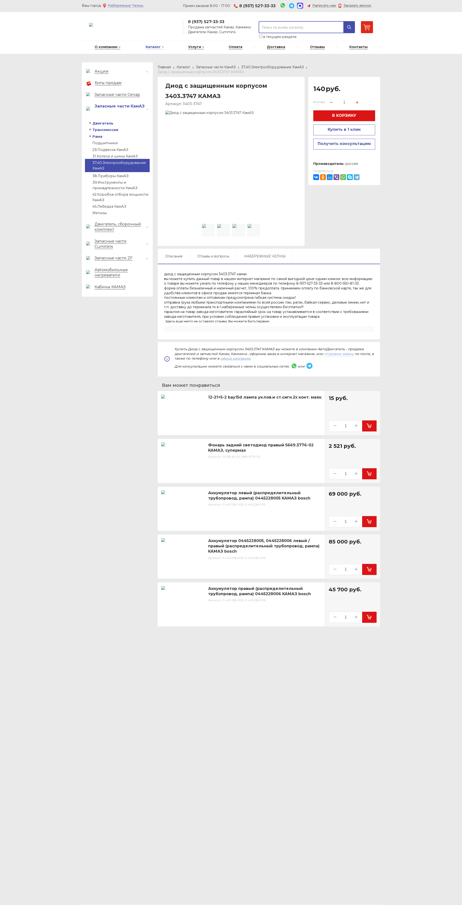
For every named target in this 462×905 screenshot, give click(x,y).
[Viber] (336, 177)
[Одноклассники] (323, 177)
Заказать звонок (357, 5)
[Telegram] (356, 177)
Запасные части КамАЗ (216, 67)
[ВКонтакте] (316, 177)
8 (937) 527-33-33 (257, 5)
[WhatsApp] (343, 177)
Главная (164, 67)
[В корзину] (369, 425)
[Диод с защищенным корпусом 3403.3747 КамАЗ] (231, 176)
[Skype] (350, 177)
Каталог (183, 67)
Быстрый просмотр (185, 428)
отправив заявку (339, 354)
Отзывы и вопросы (213, 256)
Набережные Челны (125, 5)
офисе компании (235, 358)
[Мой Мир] (330, 177)
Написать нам (324, 5)
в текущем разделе (279, 37)
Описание (174, 256)
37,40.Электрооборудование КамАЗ (272, 67)
